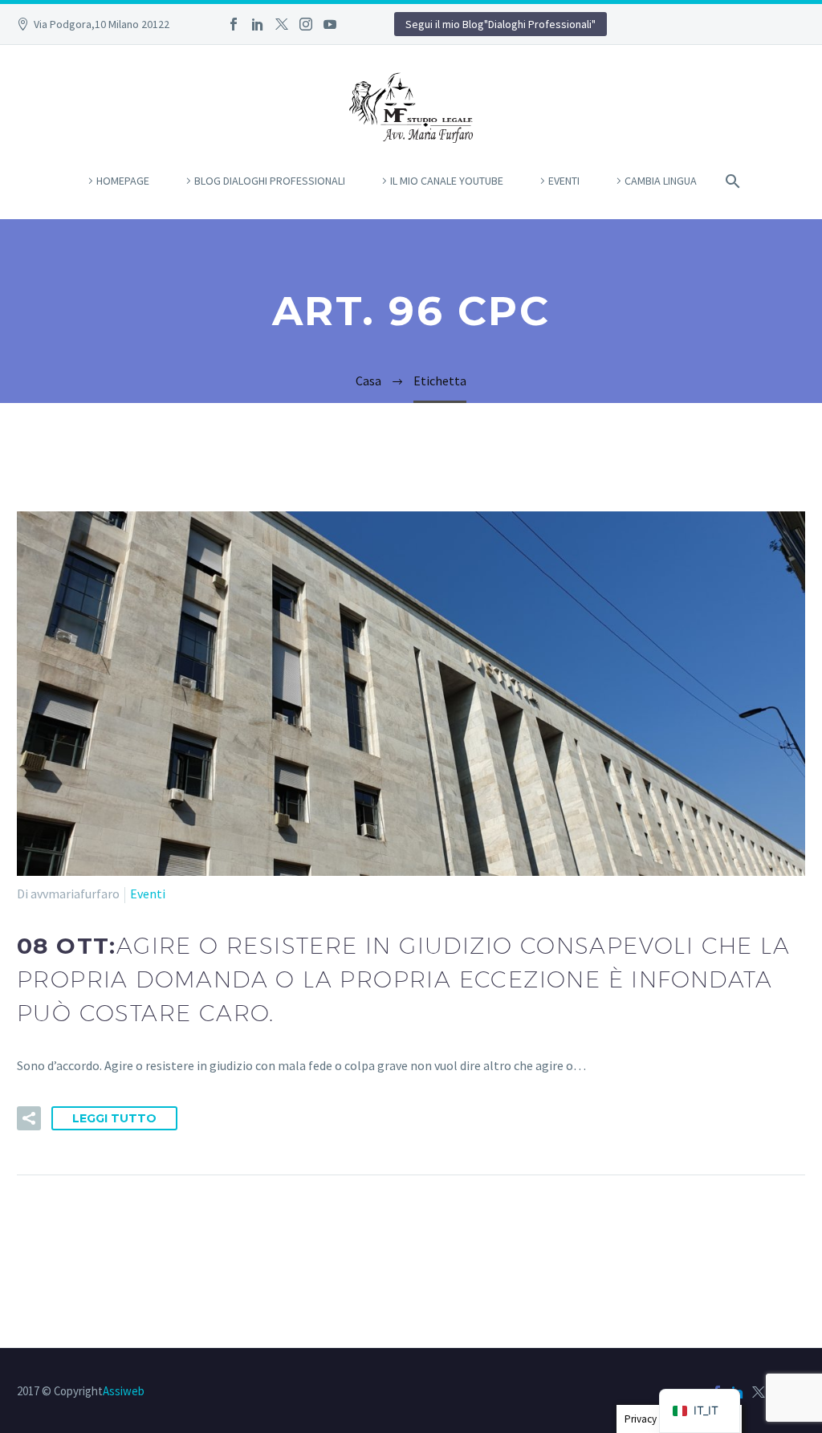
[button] (29, 1118)
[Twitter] (282, 24)
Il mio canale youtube (446, 180)
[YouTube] (330, 24)
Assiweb (123, 1390)
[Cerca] (730, 181)
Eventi (564, 180)
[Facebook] (234, 24)
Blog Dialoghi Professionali (269, 180)
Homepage (122, 180)
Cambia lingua (661, 180)
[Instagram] (306, 24)
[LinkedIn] (258, 24)
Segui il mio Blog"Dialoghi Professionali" (500, 24)
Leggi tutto (114, 1118)
